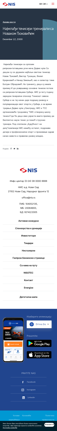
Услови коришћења (14, 418)
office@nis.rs (28, 197)
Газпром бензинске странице (29, 258)
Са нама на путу (28, 265)
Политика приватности (48, 418)
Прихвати (49, 424)
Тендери (28, 243)
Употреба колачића (10, 428)
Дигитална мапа (28, 297)
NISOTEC (28, 273)
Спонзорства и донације (28, 228)
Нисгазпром (28, 250)
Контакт (28, 280)
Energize (28, 288)
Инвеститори (28, 236)
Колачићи (26, 416)
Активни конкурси (28, 221)
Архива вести (9, 22)
